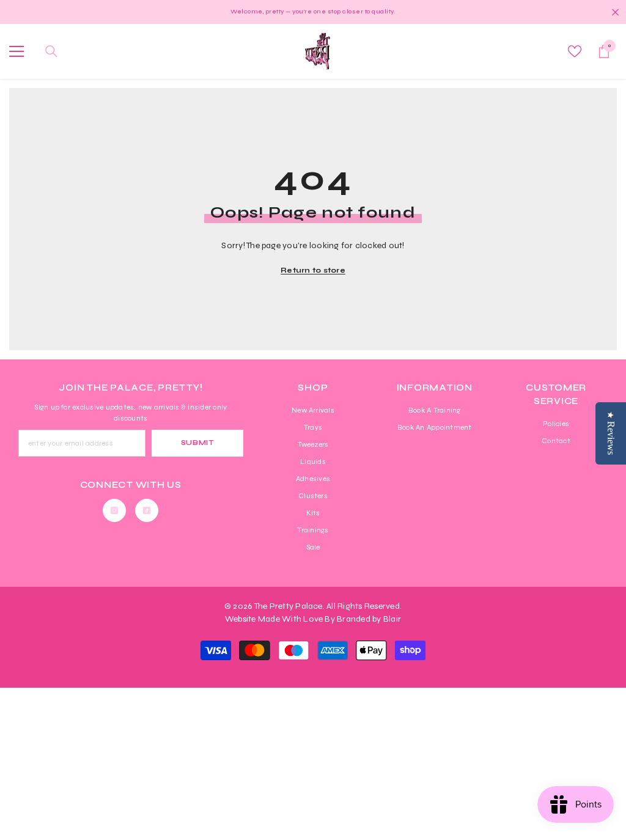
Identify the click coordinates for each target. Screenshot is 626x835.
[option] (313, 12)
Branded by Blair (369, 619)
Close (615, 12)
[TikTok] (146, 510)
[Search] (51, 51)
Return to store (313, 270)
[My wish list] (574, 51)
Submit (197, 443)
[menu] (16, 51)
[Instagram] (114, 510)
